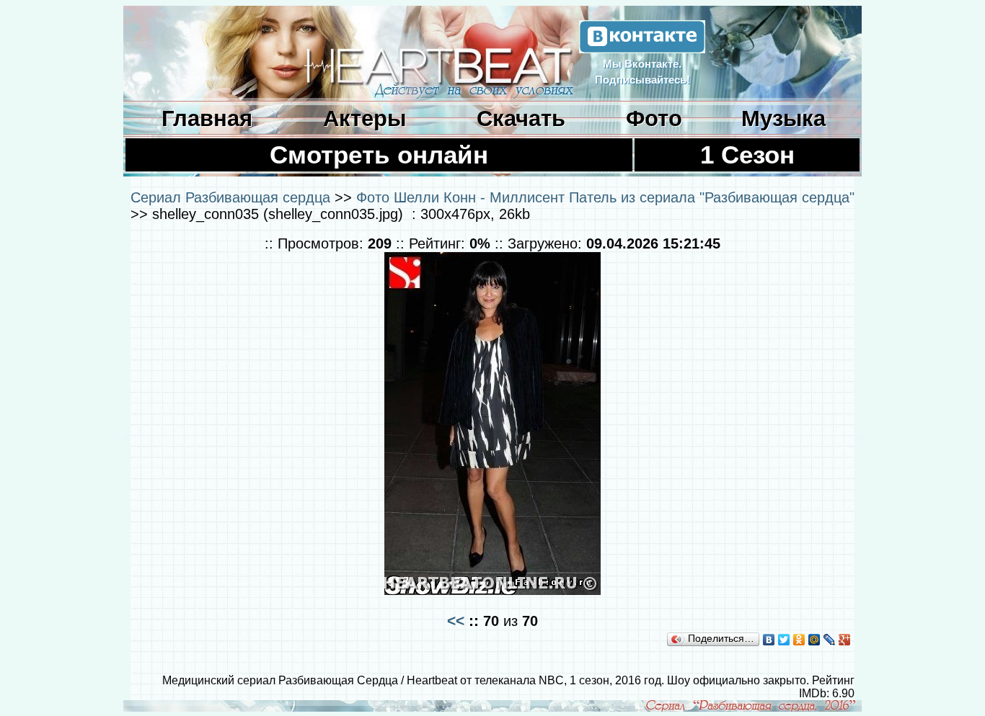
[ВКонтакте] (769, 639)
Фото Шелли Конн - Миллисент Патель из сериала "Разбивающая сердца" (605, 197)
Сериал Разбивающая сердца (230, 197)
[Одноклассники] (799, 639)
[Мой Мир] (814, 639)
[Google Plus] (844, 639)
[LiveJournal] (829, 639)
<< (455, 620)
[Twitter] (784, 639)
